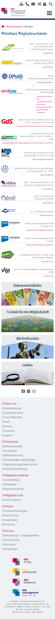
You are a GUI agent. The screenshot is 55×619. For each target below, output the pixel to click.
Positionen (11, 442)
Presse (9, 506)
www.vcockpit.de (46, 215)
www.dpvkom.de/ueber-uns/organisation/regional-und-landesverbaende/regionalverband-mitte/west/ (45, 104)
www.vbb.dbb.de (46, 175)
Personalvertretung (15, 468)
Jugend (8, 435)
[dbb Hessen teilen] (38, 4)
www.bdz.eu (48, 53)
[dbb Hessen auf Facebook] (22, 392)
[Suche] (50, 4)
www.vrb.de (48, 276)
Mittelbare (10, 484)
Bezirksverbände (14, 489)
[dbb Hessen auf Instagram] (33, 392)
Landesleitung (12, 408)
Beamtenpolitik (13, 446)
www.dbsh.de (48, 67)
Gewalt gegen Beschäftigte (20, 459)
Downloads (11, 520)
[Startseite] (2, 27)
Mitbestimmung (13, 455)
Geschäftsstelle (13, 417)
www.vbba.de (48, 189)
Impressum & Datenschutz (32, 601)
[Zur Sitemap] (20, 4)
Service (9, 531)
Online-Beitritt (12, 500)
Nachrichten (11, 515)
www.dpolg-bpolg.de (45, 82)
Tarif (6, 421)
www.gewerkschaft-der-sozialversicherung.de (35, 126)
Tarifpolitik (10, 450)
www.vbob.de (48, 203)
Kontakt (13, 601)
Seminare (10, 544)
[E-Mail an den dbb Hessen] (32, 4)
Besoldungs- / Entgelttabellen (21, 535)
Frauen (8, 426)
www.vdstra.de (47, 261)
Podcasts (9, 524)
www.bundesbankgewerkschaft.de (39, 230)
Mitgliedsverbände (14, 27)
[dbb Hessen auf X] (27, 392)
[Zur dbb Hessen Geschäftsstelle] (26, 4)
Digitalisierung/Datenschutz (20, 464)
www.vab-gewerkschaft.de (42, 159)
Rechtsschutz (12, 540)
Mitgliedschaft (14, 495)
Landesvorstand (13, 412)
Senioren (9, 430)
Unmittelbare (12, 479)
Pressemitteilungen (15, 511)
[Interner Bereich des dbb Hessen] (44, 4)
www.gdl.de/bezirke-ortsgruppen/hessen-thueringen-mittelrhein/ (27, 143)
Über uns (10, 403)
